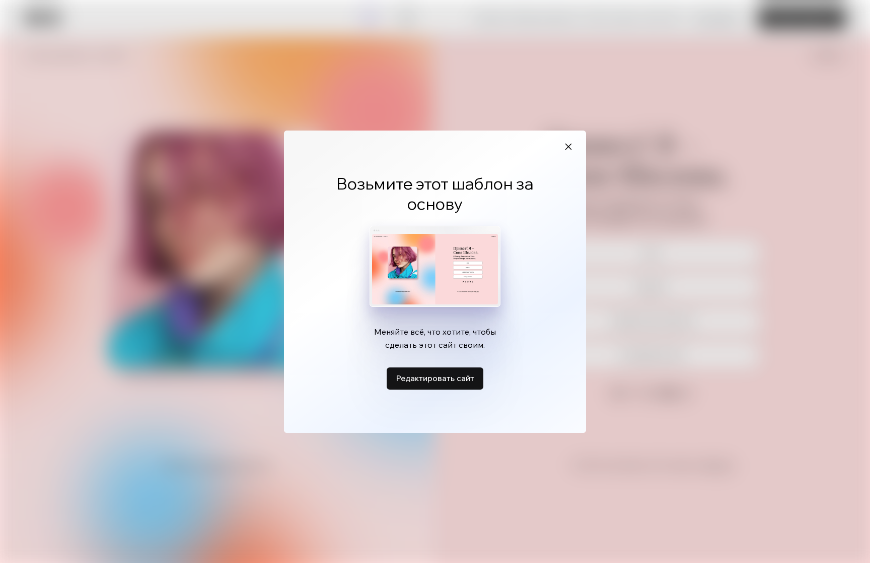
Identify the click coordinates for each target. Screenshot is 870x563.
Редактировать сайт (435, 378)
